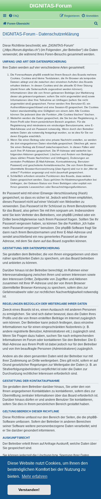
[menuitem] (14, 16)
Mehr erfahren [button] (34, 476)
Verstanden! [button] (29, 490)
